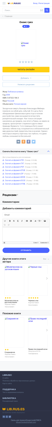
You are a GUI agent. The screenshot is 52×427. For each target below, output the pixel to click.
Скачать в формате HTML (21, 184)
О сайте (5, 378)
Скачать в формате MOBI (21, 177)
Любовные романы (16, 92)
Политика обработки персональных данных (19, 381)
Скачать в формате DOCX (21, 180)
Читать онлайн (26, 69)
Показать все (48, 258)
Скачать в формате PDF (21, 167)
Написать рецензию (26, 85)
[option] (14, 287)
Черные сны (33, 301)
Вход (35, 3)
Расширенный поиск (10, 401)
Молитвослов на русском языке (11, 301)
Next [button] (46, 278)
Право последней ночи (37, 349)
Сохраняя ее (10, 352)
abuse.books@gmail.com (26, 422)
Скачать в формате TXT (21, 164)
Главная (8, 16)
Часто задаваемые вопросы (13, 392)
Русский (10, 101)
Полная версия (20, 104)
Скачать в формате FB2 (21, 160)
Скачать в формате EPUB (21, 170)
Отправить (26, 250)
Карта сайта (7, 383)
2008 (8, 95)
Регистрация (44, 3)
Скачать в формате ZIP (20, 174)
